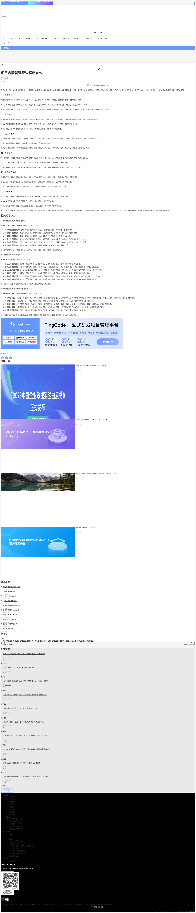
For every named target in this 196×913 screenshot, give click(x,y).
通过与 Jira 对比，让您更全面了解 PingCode (14, 1)
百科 (4, 81)
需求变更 (9, 641)
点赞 (5, 353)
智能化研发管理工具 (99, 904)
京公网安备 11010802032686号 (171, 911)
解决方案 (89, 38)
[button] (98, 32)
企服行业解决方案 (15, 829)
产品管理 (12, 797)
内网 (43, 641)
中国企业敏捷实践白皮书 (18, 853)
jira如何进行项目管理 (10, 601)
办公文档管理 (50, 641)
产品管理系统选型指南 (17, 851)
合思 (71, 904)
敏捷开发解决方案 (15, 819)
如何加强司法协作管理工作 (11, 619)
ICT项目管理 (36, 641)
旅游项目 (74, 641)
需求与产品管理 (16, 38)
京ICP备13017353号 (156, 911)
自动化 (11, 812)
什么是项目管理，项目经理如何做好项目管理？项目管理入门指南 (96, 473)
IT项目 (3, 641)
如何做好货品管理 (9, 591)
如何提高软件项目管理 (10, 614)
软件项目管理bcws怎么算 (11, 610)
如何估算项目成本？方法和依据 (86, 527)
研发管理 (76, 38)
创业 (80, 641)
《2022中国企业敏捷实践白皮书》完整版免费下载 (91, 419)
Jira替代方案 (102, 38)
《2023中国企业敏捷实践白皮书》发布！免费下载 (91, 365)
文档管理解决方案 (15, 824)
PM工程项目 (66, 641)
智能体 (89, 904)
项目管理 (29, 38)
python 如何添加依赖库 (10, 596)
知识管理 (55, 38)
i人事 (27, 904)
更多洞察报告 (14, 856)
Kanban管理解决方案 (16, 822)
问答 (10, 839)
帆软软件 (76, 904)
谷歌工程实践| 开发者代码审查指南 (21, 846)
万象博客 (52, 904)
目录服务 (12, 814)
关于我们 (12, 861)
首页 (4, 38)
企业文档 (58, 641)
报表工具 (83, 904)
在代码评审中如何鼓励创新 (11, 605)
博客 (10, 834)
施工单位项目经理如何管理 (11, 587)
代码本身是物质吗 (9, 628)
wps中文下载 (34, 904)
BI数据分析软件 (15, 904)
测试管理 (12, 804)
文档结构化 (27, 641)
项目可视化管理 (88, 641)
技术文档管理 (18, 641)
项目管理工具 (112, 904)
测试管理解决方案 (15, 826)
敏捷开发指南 (18, 841)
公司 (6, 858)
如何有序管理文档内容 (10, 624)
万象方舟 (59, 904)
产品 (6, 795)
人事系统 (65, 904)
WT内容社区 (43, 904)
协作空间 (12, 809)
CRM (23, 904)
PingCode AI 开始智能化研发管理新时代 (40, 1)
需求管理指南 (14, 843)
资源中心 (8, 831)
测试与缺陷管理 (42, 38)
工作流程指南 (14, 848)
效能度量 (65, 38)
